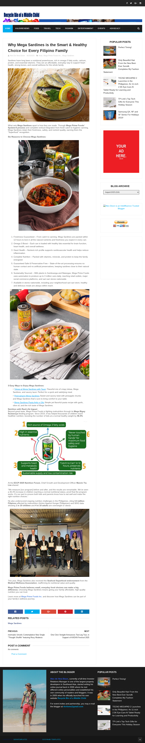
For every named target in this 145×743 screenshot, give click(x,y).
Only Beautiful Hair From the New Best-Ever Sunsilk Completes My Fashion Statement (121, 66)
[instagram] (140, 3)
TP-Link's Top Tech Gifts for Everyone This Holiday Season (128, 102)
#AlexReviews (22, 28)
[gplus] (136, 3)
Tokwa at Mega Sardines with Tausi (30, 389)
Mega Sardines (68, 56)
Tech (58, 28)
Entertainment (85, 28)
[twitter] (131, 3)
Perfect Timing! (125, 47)
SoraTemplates (20, 739)
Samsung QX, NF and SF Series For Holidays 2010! (128, 115)
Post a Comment (18, 654)
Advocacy (115, 28)
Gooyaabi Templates (51, 739)
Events (101, 28)
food (40, 56)
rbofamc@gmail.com (73, 706)
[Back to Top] (140, 739)
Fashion (69, 28)
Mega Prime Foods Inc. (52, 56)
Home (7, 28)
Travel (47, 28)
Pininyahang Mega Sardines (27, 396)
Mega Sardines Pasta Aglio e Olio (29, 402)
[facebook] (126, 3)
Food (36, 28)
